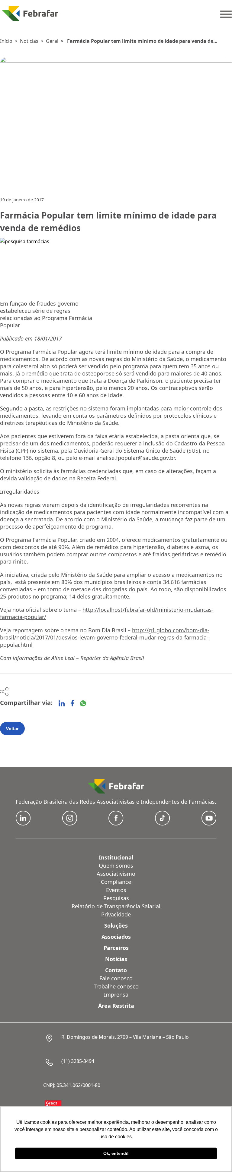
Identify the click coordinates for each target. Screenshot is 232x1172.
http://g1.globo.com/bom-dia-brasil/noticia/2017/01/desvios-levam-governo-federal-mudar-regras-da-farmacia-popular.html (104, 637)
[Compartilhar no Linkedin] (62, 703)
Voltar (12, 728)
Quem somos (116, 865)
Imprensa (116, 994)
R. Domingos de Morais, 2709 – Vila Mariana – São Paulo (125, 1037)
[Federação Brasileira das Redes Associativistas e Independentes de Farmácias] (30, 13)
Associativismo (116, 873)
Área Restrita (116, 1005)
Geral (52, 41)
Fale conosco (116, 978)
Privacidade (116, 914)
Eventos (116, 890)
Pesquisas (116, 898)
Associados (116, 936)
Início (6, 41)
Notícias (116, 959)
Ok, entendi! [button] (116, 1153)
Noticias (29, 41)
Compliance (116, 881)
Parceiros (116, 947)
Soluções (116, 925)
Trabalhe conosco (116, 986)
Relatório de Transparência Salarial (116, 906)
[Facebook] (72, 703)
